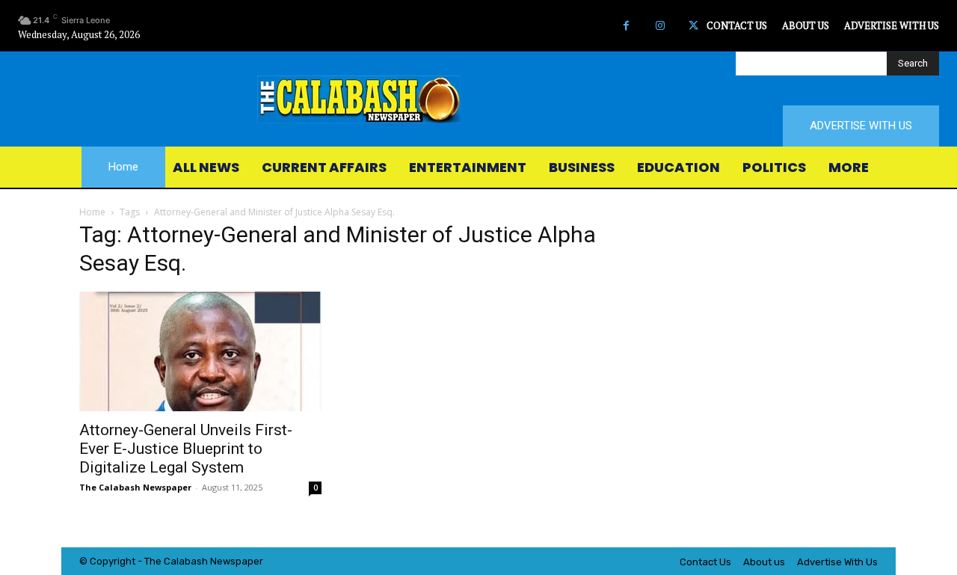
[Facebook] (626, 26)
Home (92, 212)
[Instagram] (660, 26)
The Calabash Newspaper (135, 487)
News (223, 561)
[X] (693, 26)
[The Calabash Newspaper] (478, 99)
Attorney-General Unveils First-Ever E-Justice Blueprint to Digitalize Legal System (185, 448)
